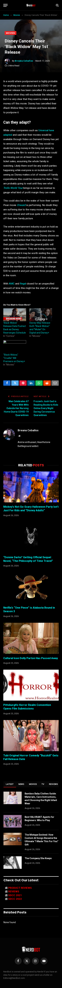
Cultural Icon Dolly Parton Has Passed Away (30, 658)
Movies (10, 33)
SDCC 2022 (15, 898)
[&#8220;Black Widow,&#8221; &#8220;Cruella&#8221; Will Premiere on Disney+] (14, 346)
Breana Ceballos (24, 61)
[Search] (57, 5)
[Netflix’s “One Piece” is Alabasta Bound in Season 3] (31, 587)
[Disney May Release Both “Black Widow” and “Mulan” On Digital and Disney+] (40, 314)
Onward (21, 205)
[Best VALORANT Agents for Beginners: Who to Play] (12, 821)
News (21, 784)
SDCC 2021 (15, 895)
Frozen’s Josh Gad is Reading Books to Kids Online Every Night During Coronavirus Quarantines (46, 408)
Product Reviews (20, 887)
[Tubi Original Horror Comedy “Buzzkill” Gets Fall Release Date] (31, 735)
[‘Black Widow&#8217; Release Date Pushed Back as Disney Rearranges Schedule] (14, 314)
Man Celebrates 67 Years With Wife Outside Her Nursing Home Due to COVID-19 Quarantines (16, 408)
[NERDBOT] (31, 5)
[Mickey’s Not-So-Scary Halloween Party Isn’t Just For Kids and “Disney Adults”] (31, 486)
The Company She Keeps (38, 858)
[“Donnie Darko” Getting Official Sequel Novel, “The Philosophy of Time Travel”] (31, 537)
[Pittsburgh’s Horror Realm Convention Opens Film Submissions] (31, 685)
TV (42, 784)
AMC (12, 283)
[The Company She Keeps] (12, 862)
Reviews (53, 784)
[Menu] (5, 5)
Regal (23, 283)
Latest (10, 784)
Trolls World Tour (13, 188)
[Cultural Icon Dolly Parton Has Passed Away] (31, 638)
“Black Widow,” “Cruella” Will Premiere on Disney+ (14, 358)
